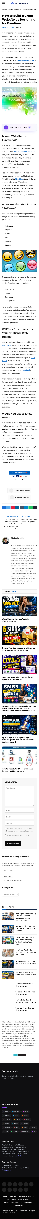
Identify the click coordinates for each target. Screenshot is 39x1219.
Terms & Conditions (11, 1202)
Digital (10, 9)
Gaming (25, 1123)
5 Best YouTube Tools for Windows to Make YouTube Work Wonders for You (11, 524)
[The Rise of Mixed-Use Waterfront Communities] (8, 975)
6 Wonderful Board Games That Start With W (26, 1001)
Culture (18, 1119)
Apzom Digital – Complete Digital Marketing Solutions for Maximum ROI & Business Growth (19, 739)
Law (6, 1131)
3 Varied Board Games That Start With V (24, 1009)
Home (4, 9)
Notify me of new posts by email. (18, 835)
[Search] (36, 3)
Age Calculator (7, 1145)
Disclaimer (11, 1199)
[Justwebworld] (19, 3)
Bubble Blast (6, 1165)
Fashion (7, 1127)
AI (34, 1131)
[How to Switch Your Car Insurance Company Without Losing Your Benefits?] (8, 940)
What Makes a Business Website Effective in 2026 (15, 620)
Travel (16, 1123)
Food (25, 1127)
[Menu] (3, 3)
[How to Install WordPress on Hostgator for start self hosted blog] (19, 756)
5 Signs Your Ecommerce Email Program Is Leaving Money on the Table (19, 649)
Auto (16, 1127)
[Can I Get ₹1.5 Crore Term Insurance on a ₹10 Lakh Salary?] (8, 929)
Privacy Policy (24, 1199)
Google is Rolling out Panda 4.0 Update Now (29, 521)
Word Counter (20, 1145)
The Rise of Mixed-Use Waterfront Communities (25, 973)
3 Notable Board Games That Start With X (25, 993)
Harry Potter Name (8, 1154)
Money (7, 1115)
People (26, 1115)
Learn (16, 1115)
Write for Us (19, 1205)
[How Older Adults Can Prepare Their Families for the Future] (8, 953)
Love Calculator (20, 1147)
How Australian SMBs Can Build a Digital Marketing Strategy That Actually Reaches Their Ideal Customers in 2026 (19, 708)
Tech (6, 1111)
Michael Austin (8, 28)
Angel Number (22, 1151)
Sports (15, 1131)
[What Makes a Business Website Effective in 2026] (19, 606)
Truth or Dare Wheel (9, 1168)
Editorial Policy (27, 1202)
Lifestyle (7, 1119)
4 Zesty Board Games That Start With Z (24, 985)
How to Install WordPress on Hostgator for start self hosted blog (18, 770)
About (5, 1196)
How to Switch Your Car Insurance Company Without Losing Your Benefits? (24, 940)
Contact (13, 1196)
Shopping (25, 1131)
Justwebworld (22, 1210)
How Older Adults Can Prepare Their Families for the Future (25, 952)
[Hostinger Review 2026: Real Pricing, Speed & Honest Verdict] (19, 664)
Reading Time (7, 1149)
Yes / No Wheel (24, 1168)
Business (16, 1111)
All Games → (6, 1170)
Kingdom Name (7, 1156)
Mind (33, 1127)
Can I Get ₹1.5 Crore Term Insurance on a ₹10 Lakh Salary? (25, 928)
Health (27, 1119)
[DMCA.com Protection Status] (19, 1056)
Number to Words (8, 1151)
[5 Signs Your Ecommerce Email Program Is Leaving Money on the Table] (19, 635)
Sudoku (16, 1165)
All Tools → (19, 1156)
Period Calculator (20, 1149)
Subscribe (7, 876)
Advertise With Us (26, 1196)
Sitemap (12, 1213)
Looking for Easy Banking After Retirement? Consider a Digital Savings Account (25, 917)
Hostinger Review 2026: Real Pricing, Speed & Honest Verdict (17, 678)
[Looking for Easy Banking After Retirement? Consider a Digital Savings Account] (8, 916)
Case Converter (7, 1147)
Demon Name (22, 1154)
